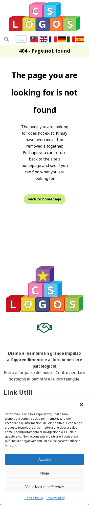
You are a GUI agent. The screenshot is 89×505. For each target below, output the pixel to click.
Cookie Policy (33, 498)
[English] (44, 39)
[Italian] (71, 39)
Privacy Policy (55, 498)
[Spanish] (80, 39)
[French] (53, 39)
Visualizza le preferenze (44, 487)
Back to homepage (44, 199)
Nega (44, 473)
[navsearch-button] (6, 39)
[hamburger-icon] (21, 39)
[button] (81, 404)
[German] (62, 39)
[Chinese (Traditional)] (35, 39)
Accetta (44, 459)
